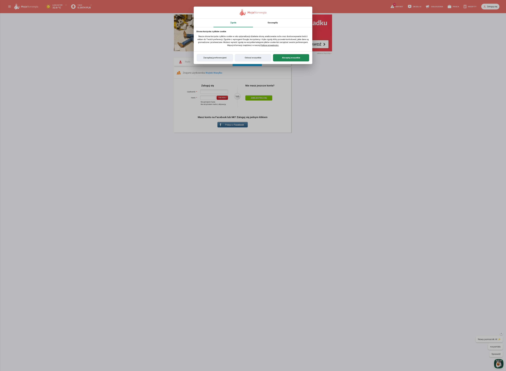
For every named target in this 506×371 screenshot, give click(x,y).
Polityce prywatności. (270, 45)
